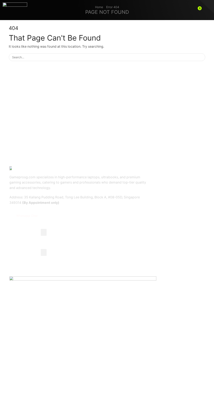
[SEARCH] (201, 57)
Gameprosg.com (43, 385)
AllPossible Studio (87, 385)
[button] (198, 10)
